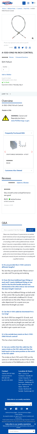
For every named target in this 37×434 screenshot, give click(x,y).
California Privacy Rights (11, 412)
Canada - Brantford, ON (24, 389)
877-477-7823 (11, 373)
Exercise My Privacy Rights (24, 412)
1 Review (11, 57)
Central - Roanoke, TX (24, 378)
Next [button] (31, 152)
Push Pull (26, 8)
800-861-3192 (6, 378)
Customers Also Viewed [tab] (13, 170)
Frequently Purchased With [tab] (15, 133)
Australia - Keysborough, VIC (26, 391)
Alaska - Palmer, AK (23, 386)
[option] (18, 27)
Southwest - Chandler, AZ (25, 376)
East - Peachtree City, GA (25, 384)
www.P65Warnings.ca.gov (20, 121)
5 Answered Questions (21, 57)
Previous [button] (5, 152)
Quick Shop (18, 163)
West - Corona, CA (23, 373)
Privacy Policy (18, 418)
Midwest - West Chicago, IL (25, 380)
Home (4, 8)
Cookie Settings (18, 414)
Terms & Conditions (27, 416)
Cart (34, 3)
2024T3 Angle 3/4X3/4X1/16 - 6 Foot (17, 154)
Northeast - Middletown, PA (26, 382)
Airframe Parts (11, 8)
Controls (19, 8)
